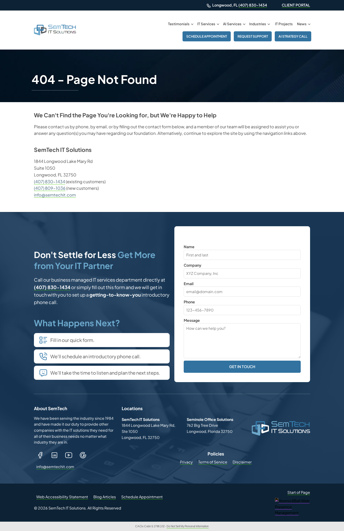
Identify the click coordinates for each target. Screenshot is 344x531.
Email (189, 283)
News (302, 24)
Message (192, 320)
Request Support (253, 36)
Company (192, 265)
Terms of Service (212, 461)
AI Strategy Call (292, 36)
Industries (257, 24)
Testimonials (179, 24)
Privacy (186, 461)
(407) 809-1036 (50, 188)
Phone (189, 301)
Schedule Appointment (206, 36)
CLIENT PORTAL (296, 5)
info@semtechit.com (55, 194)
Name (189, 246)
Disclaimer (242, 461)
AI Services (232, 24)
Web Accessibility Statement (62, 496)
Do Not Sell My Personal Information (188, 526)
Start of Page (298, 492)
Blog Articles (104, 496)
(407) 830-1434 (252, 5)
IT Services (206, 24)
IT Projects (284, 24)
